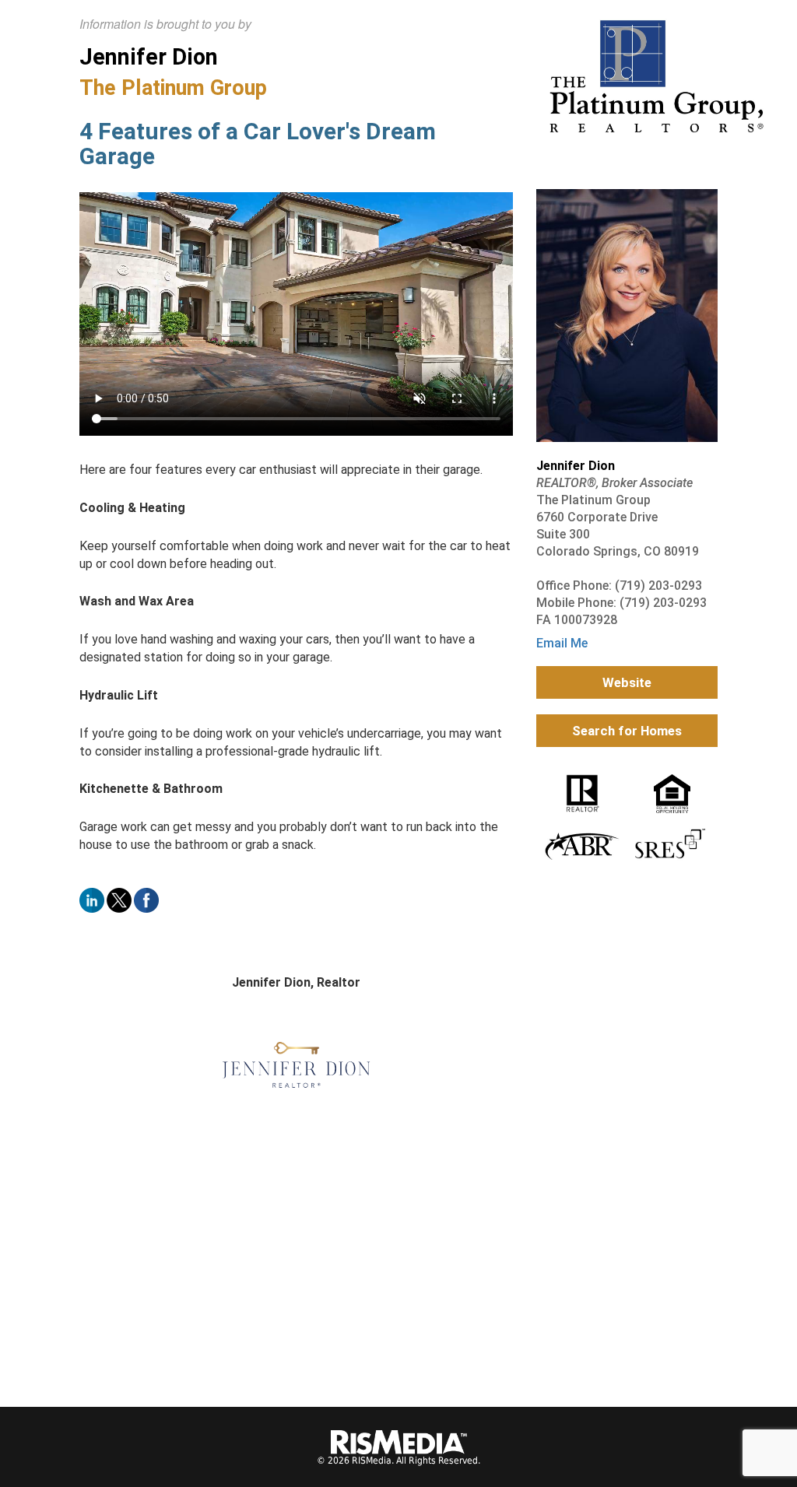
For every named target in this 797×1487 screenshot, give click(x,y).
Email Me (562, 643)
